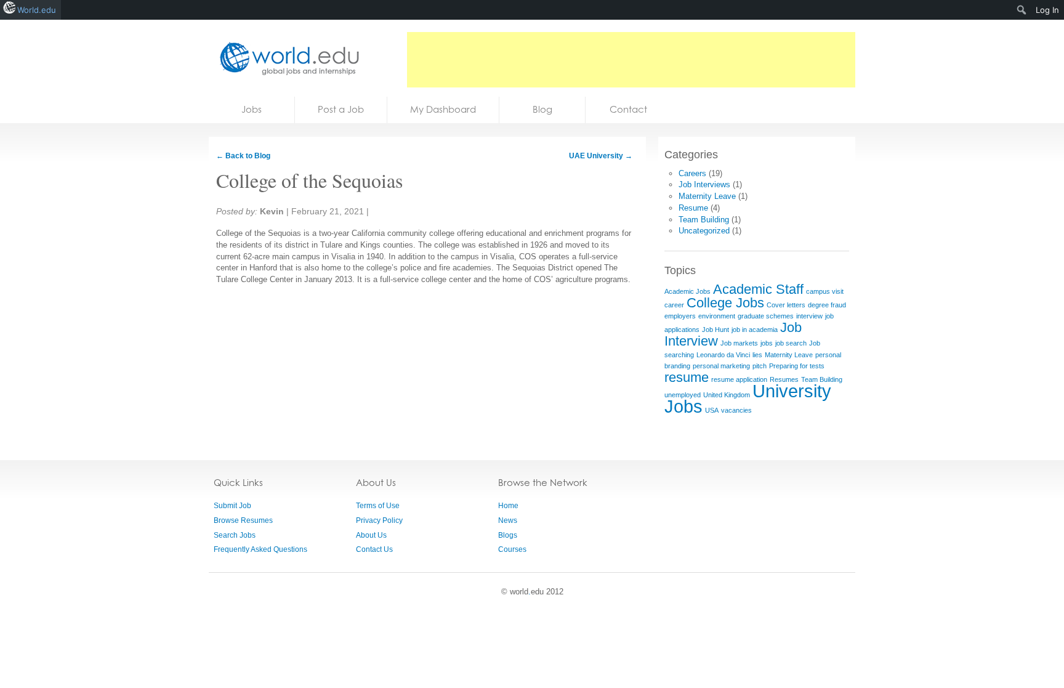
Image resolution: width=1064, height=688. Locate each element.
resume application (739, 379)
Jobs (251, 109)
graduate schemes (766, 316)
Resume (693, 207)
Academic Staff (758, 289)
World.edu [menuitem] (36, 10)
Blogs (507, 535)
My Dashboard (443, 109)
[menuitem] (1021, 10)
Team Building (704, 219)
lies (757, 354)
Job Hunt (715, 329)
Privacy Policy (379, 520)
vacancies (736, 410)
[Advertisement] (631, 59)
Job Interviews (704, 184)
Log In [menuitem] (1047, 10)
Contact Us (374, 549)
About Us (371, 535)
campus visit (825, 291)
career (674, 305)
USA (712, 410)
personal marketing (721, 366)
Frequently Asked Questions (260, 549)
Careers (692, 173)
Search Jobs (235, 535)
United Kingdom (726, 395)
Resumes (784, 379)
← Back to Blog (243, 156)
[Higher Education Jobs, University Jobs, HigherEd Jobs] (285, 58)
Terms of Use (378, 505)
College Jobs (725, 302)
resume (686, 377)
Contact (628, 109)
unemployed (682, 395)
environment (716, 316)
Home (508, 505)
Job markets (739, 343)
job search (791, 343)
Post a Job (341, 109)
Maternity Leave (707, 196)
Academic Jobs (687, 291)
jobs (766, 343)
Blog (542, 109)
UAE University (600, 156)
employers (680, 316)
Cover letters (786, 305)
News (507, 520)
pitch (759, 366)
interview (809, 316)
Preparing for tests (796, 366)
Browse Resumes (243, 520)
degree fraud (827, 305)
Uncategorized (704, 230)
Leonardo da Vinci (723, 354)
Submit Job (232, 505)
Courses (512, 549)
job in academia (755, 329)
